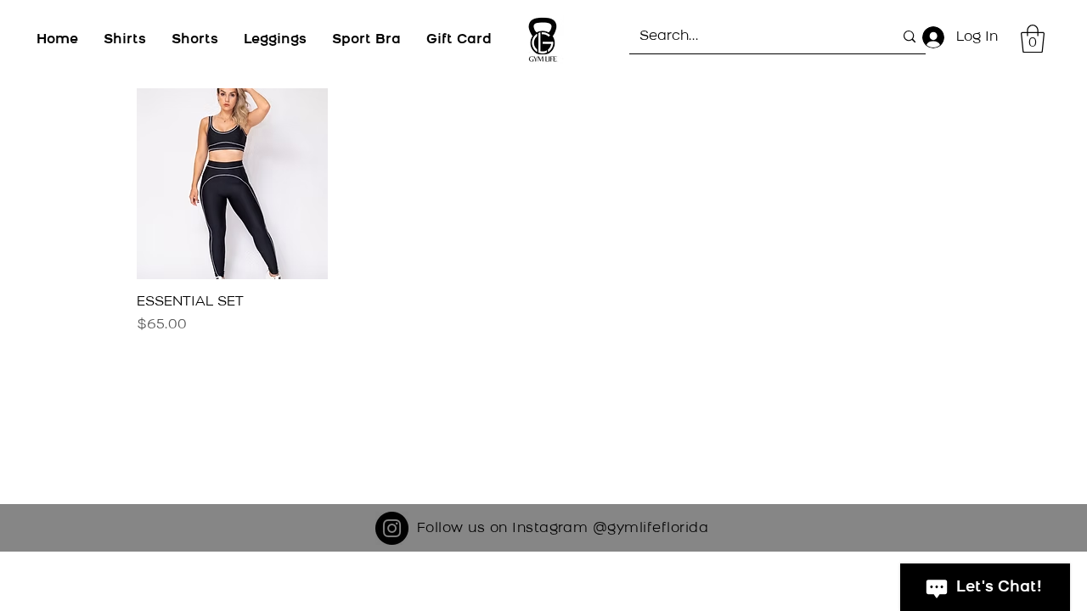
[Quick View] (232, 183)
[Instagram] (391, 528)
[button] (1033, 39)
